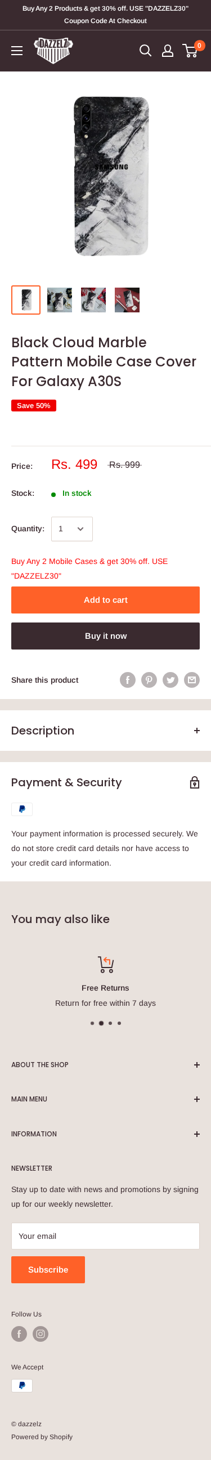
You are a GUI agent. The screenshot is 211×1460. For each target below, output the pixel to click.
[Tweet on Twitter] (170, 680)
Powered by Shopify (42, 1437)
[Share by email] (192, 680)
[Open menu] (17, 50)
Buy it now (106, 636)
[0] (190, 50)
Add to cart (106, 599)
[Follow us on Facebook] (19, 1334)
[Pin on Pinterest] (149, 680)
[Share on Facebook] (128, 680)
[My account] (167, 50)
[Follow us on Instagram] (40, 1334)
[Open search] (146, 50)
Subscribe (48, 1269)
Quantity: (27, 528)
